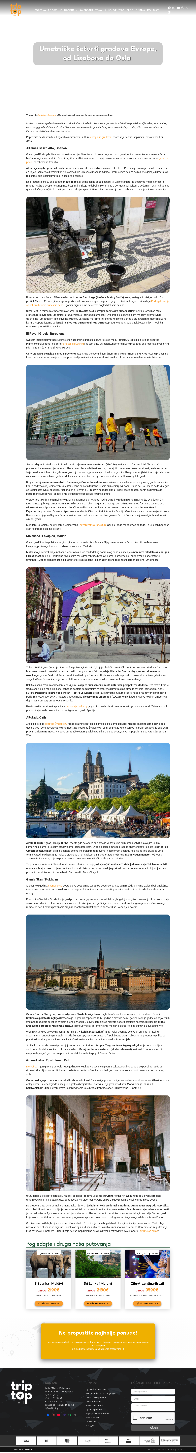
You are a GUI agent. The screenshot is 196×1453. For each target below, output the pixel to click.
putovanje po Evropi (77, 706)
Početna (42, 115)
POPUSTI (53, 10)
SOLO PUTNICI (116, 10)
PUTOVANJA (67, 10)
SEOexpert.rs (30, 1449)
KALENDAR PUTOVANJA (92, 10)
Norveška (31, 1066)
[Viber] (183, 8)
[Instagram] (173, 8)
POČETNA (40, 10)
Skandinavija (55, 885)
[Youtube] (178, 8)
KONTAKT (153, 10)
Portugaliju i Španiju (72, 343)
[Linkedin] (169, 12)
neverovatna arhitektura (93, 524)
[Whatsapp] (187, 8)
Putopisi (52, 115)
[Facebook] (169, 8)
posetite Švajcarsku (56, 723)
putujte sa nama (149, 1230)
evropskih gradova (100, 137)
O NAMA (140, 10)
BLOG (130, 10)
